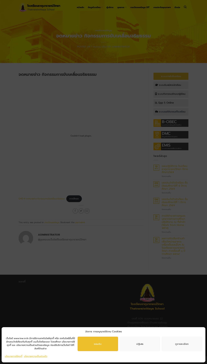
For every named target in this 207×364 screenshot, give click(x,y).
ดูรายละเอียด (182, 344)
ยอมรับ (98, 344)
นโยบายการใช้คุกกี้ (13, 356)
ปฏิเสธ (139, 344)
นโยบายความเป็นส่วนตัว (35, 356)
